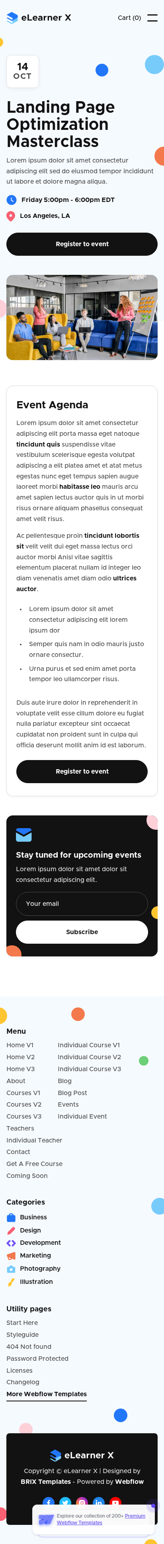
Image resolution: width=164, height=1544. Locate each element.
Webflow (129, 1482)
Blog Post (72, 1093)
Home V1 (19, 1045)
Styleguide (22, 1335)
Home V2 (20, 1057)
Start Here (22, 1323)
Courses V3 (24, 1116)
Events (68, 1104)
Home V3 (20, 1069)
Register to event (82, 244)
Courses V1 (23, 1093)
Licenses (19, 1371)
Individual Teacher (34, 1140)
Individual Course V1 (89, 1045)
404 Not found (28, 1347)
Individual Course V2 (89, 1057)
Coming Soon (27, 1176)
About (15, 1081)
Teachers (20, 1128)
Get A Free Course (34, 1164)
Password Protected (37, 1359)
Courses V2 (23, 1104)
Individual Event (82, 1116)
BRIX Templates (46, 1482)
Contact (18, 1152)
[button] (129, 18)
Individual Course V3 (89, 1069)
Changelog (22, 1382)
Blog (65, 1081)
